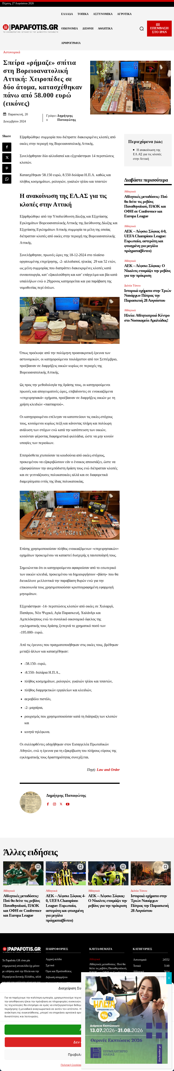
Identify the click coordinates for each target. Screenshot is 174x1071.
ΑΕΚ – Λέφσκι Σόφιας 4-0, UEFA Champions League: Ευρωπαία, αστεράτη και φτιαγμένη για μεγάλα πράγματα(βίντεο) (145, 241)
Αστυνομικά (11, 52)
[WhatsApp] (6, 179)
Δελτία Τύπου (132, 285)
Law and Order (108, 770)
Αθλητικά (130, 191)
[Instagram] (54, 803)
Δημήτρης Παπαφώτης (66, 117)
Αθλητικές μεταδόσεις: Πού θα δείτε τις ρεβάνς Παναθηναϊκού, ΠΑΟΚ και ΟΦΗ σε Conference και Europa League (145, 206)
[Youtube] (67, 803)
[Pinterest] (6, 168)
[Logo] (30, 28)
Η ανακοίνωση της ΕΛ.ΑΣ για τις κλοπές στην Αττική (147, 154)
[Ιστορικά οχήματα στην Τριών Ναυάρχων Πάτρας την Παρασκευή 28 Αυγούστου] (151, 873)
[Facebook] (6, 147)
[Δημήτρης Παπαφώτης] (30, 802)
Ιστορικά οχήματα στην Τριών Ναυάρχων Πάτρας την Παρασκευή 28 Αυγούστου (147, 295)
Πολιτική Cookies (71, 1064)
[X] (6, 157)
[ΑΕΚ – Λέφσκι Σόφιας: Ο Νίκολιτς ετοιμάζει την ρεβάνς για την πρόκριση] (108, 873)
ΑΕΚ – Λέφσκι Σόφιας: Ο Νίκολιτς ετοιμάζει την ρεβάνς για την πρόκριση (147, 270)
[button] (141, 28)
